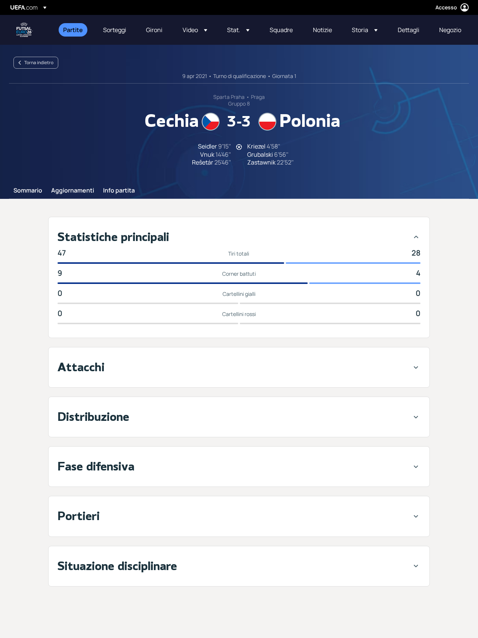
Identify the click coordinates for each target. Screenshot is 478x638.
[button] (195, 30)
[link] (73, 30)
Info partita (119, 190)
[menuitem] (73, 30)
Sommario (27, 190)
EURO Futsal (24, 30)
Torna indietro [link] (38, 62)
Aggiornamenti (72, 190)
